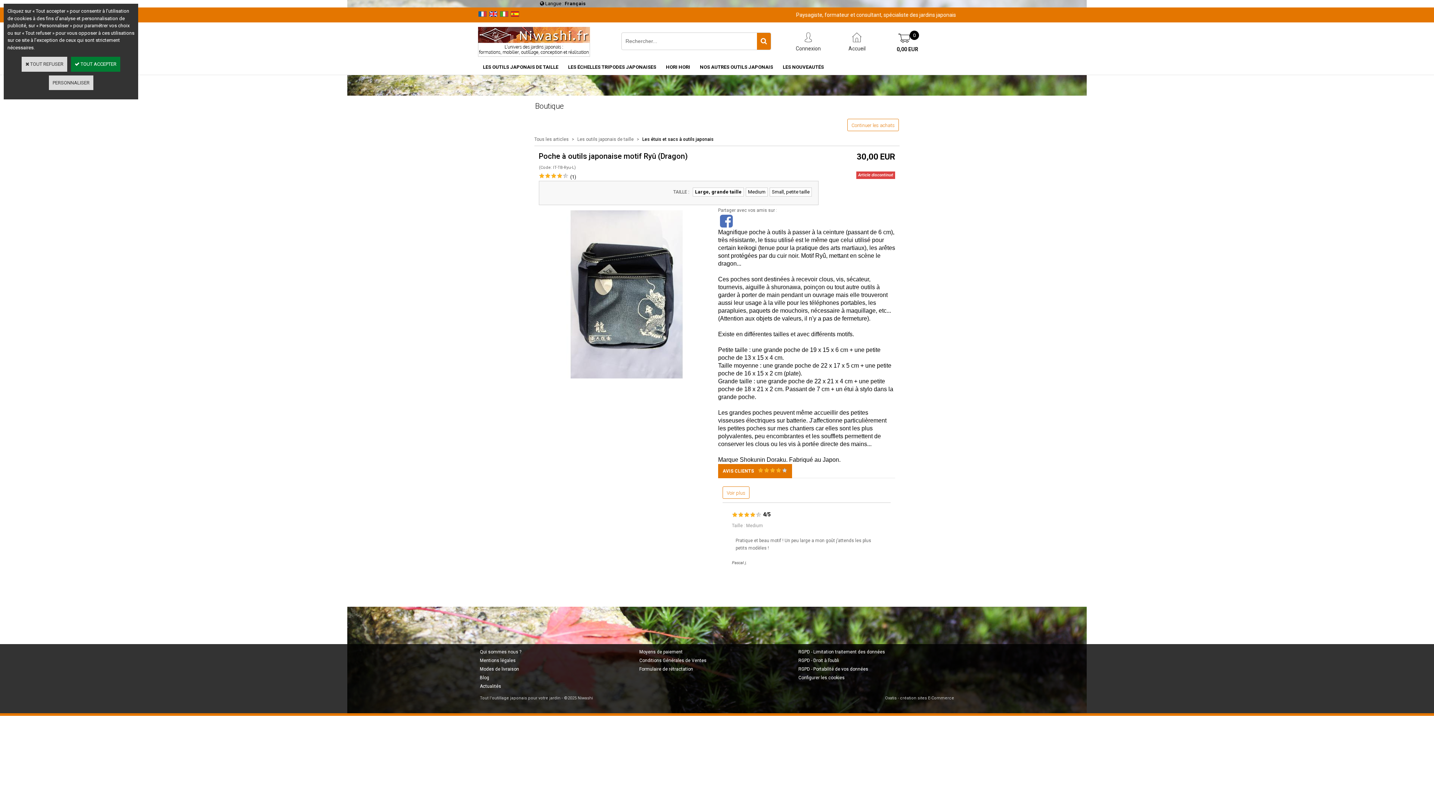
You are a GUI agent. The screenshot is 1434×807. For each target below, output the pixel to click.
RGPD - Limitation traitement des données (841, 652)
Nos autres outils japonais (736, 67)
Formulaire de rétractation (666, 669)
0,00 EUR (907, 49)
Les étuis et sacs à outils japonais (678, 139)
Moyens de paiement (661, 652)
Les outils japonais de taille (520, 67)
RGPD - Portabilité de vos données (833, 669)
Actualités (490, 686)
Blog (484, 677)
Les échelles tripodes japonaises (612, 67)
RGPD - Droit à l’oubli (818, 660)
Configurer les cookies (821, 677)
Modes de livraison (499, 669)
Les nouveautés (803, 67)
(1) (573, 177)
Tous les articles (551, 139)
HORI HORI (678, 67)
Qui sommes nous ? (500, 652)
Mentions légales (498, 660)
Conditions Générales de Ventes (673, 660)
